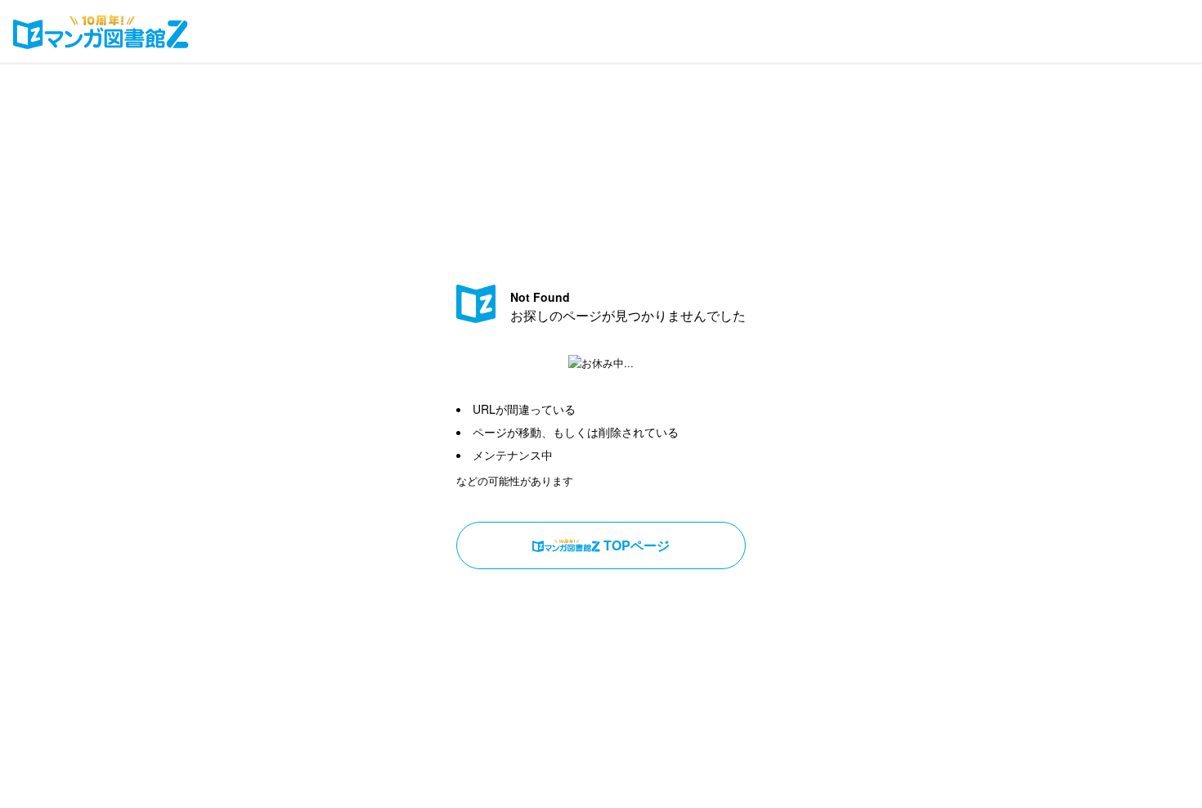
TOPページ (636, 545)
